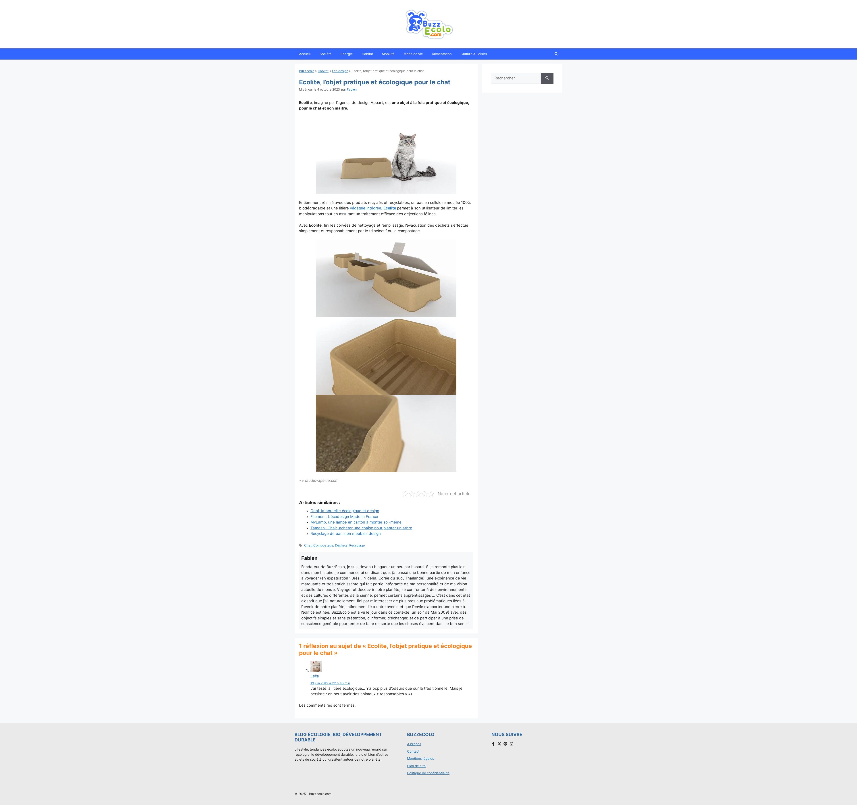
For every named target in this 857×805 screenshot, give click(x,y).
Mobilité (388, 54)
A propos (414, 744)
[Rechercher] (547, 78)
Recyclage (357, 545)
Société (326, 54)
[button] (556, 54)
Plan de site (416, 766)
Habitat (367, 54)
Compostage (323, 545)
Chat (308, 545)
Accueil (305, 54)
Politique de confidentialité (428, 773)
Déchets (341, 545)
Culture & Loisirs (474, 54)
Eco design (340, 71)
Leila (314, 676)
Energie (347, 54)
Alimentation (442, 54)
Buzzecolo (306, 71)
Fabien (352, 89)
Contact (413, 751)
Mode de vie (413, 54)
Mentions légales (420, 758)
